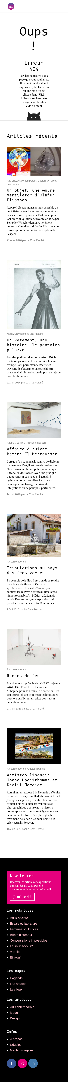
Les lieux (16, 989)
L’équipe (16, 1044)
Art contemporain (26, 180)
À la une (11, 180)
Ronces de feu (23, 675)
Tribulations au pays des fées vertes (32, 570)
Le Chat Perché (35, 240)
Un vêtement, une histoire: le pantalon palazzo (33, 345)
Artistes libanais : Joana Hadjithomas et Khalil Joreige (32, 780)
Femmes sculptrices (24, 929)
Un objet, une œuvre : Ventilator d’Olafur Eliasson (33, 195)
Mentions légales (22, 1050)
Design (42, 180)
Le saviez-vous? (21, 946)
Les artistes (18, 984)
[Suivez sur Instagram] (22, 1063)
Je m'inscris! (22, 897)
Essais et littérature (23, 923)
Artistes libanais (36, 768)
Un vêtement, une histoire (28, 333)
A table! (15, 951)
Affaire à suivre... (16, 442)
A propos (16, 1039)
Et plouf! (16, 957)
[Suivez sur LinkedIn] (33, 1063)
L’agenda (16, 978)
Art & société (19, 918)
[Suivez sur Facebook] (11, 1063)
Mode (10, 333)
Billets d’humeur (21, 935)
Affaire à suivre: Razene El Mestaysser (32, 452)
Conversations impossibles (28, 940)
